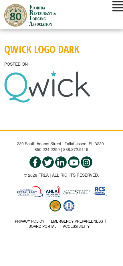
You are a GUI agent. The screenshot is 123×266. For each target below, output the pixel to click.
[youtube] (74, 162)
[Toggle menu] (117, 6)
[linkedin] (61, 162)
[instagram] (86, 162)
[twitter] (48, 162)
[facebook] (35, 162)
